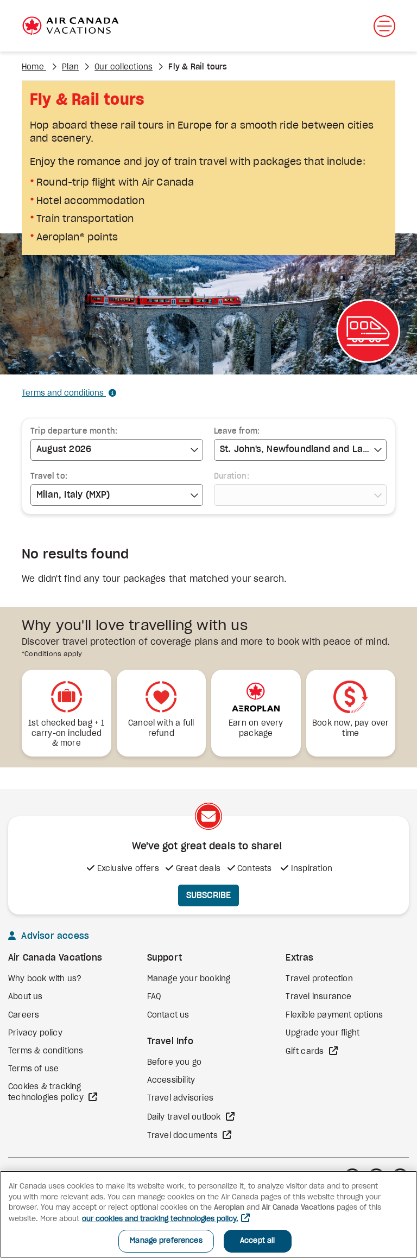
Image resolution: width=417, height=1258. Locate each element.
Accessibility (171, 1080)
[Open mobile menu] (384, 26)
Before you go (174, 1062)
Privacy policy (35, 1033)
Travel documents (183, 1136)
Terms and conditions (64, 393)
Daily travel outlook (185, 1117)
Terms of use (33, 1069)
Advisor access (53, 936)
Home (34, 67)
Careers (23, 1015)
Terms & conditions (46, 1051)
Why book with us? (44, 979)
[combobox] (116, 450)
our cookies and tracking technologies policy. (160, 1219)
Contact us (168, 1015)
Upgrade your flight (322, 1033)
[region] (208, 1214)
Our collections (123, 67)
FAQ (154, 997)
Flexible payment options (334, 1015)
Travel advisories (180, 1098)
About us (25, 997)
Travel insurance (318, 997)
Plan (70, 67)
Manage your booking (189, 979)
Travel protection (319, 979)
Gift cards (306, 1052)
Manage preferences (166, 1240)
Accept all (257, 1240)
